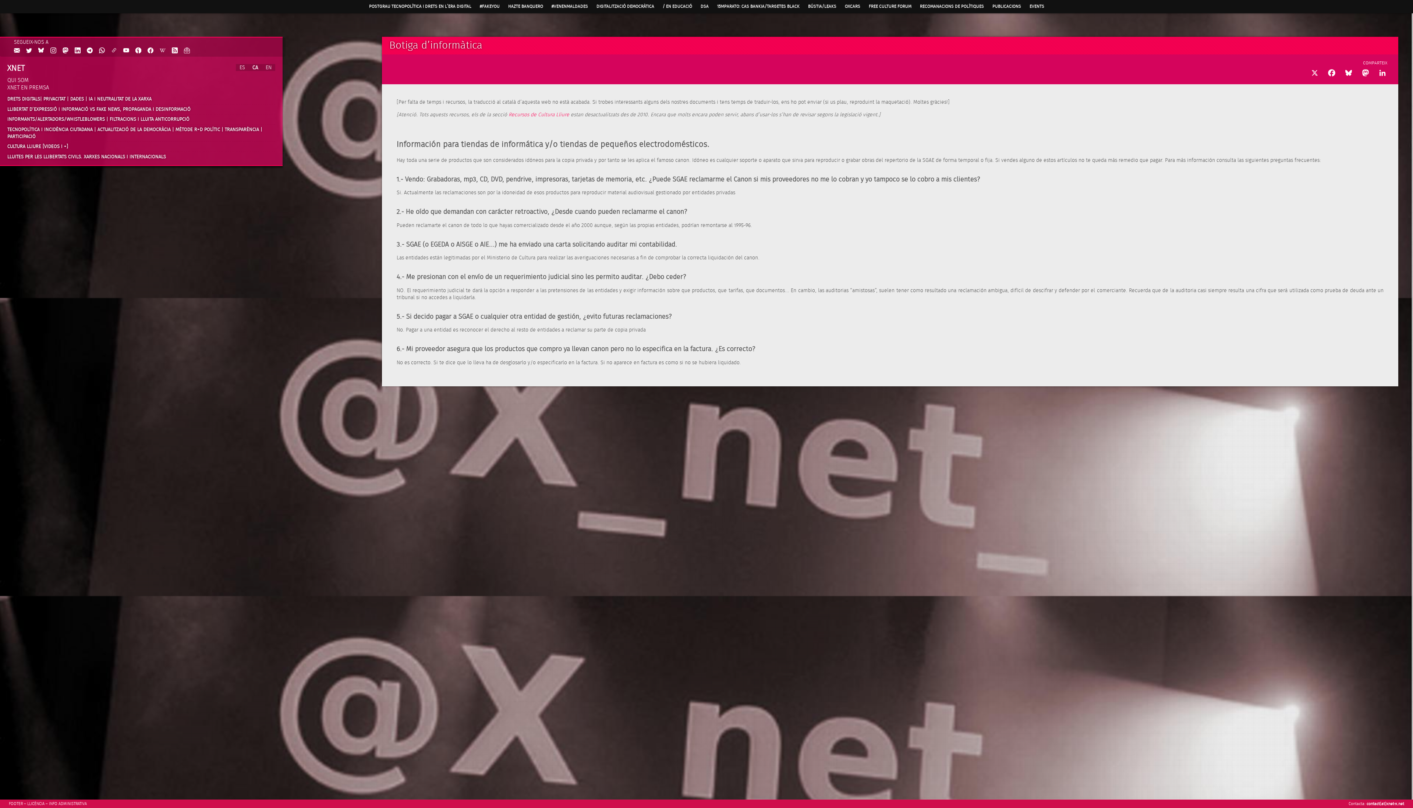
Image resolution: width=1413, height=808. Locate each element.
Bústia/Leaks (822, 6)
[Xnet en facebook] (150, 51)
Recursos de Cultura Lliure (539, 114)
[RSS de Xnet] (175, 51)
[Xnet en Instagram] (53, 51)
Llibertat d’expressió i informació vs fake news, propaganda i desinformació (99, 109)
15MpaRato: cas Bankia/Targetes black (758, 6)
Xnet (16, 68)
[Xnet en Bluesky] (41, 51)
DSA (705, 6)
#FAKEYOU (490, 6)
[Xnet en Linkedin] (78, 51)
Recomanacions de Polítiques (952, 6)
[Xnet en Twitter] (29, 51)
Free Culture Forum (890, 6)
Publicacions (1006, 6)
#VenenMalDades (570, 6)
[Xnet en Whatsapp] (102, 51)
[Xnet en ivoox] (138, 51)
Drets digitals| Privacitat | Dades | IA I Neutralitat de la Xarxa (79, 99)
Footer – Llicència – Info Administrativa (48, 804)
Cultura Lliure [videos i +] (37, 146)
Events (1037, 6)
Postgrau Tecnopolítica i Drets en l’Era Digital (420, 6)
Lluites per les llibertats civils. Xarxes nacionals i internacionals (86, 156)
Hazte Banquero (525, 6)
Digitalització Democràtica (625, 6)
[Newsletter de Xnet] (187, 51)
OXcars (852, 6)
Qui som (18, 80)
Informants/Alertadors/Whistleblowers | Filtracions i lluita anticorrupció (98, 119)
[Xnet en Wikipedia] (163, 51)
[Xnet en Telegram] (90, 51)
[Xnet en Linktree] (114, 51)
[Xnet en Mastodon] (65, 51)
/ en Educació (677, 6)
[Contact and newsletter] (17, 51)
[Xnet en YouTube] (126, 51)
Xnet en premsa (28, 88)
